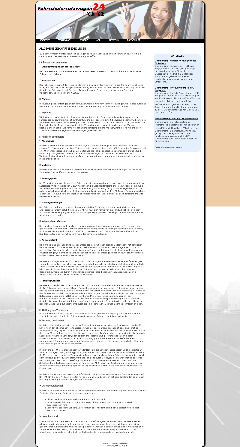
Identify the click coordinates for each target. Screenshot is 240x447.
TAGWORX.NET (121, 446)
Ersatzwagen (64, 40)
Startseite (45, 40)
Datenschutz (133, 40)
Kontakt (84, 40)
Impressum (114, 40)
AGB (98, 40)
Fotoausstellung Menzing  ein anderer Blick (176, 118)
